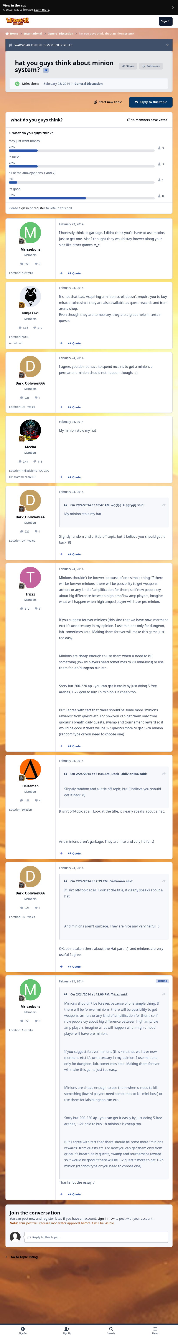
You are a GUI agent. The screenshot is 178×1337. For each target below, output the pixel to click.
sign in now (106, 1218)
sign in (24, 208)
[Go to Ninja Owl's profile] (30, 296)
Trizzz (30, 594)
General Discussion (88, 83)
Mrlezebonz (30, 83)
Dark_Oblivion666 (30, 383)
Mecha (30, 447)
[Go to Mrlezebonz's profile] (17, 83)
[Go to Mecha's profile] (30, 430)
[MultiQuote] (61, 273)
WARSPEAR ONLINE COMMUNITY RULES (44, 45)
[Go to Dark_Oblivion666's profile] (30, 366)
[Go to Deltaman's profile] (30, 769)
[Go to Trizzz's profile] (30, 577)
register (39, 208)
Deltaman (30, 786)
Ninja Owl (30, 313)
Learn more (8, 7)
